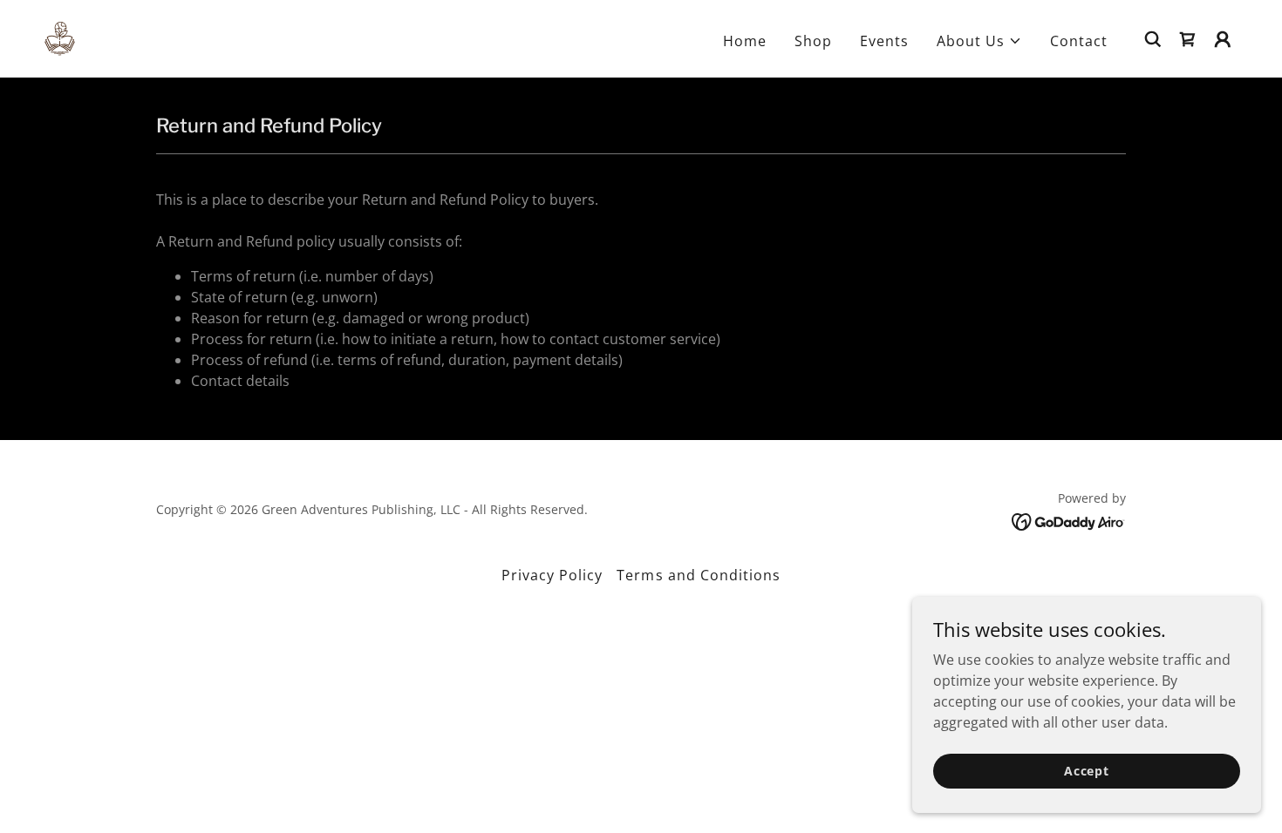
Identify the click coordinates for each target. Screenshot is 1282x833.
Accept (1086, 770)
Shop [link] (813, 41)
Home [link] (745, 41)
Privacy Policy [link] (552, 575)
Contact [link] (1079, 41)
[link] (60, 37)
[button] (979, 40)
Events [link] (884, 41)
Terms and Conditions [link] (698, 575)
